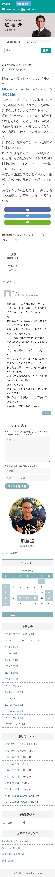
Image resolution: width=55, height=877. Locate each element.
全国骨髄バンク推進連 (13, 854)
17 (6, 598)
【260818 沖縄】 (10, 659)
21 (35, 598)
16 (49, 592)
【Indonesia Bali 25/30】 (15, 795)
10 (6, 592)
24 (6, 603)
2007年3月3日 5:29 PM (25, 295)
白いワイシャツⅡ (14, 70)
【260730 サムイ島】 (13, 704)
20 (27, 598)
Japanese (34, 42)
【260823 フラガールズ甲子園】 (18, 634)
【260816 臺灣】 (10, 672)
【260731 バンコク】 (13, 698)
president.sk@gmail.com (21, 9)
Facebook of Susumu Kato (15, 841)
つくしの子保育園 (11, 847)
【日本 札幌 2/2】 (11, 757)
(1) (16, 240)
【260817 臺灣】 (10, 666)
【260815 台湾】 (10, 679)
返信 (47, 413)
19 (20, 598)
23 (49, 598)
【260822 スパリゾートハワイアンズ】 (22, 640)
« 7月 (13, 614)
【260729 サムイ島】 (13, 711)
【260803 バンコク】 (13, 692)
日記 (43, 235)
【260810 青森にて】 (13, 685)
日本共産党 (7, 860)
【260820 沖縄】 (11, 653)
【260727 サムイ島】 (13, 717)
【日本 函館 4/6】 (11, 782)
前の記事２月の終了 (12, 268)
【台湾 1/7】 (9, 744)
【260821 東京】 (10, 647)
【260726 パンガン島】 (14, 724)
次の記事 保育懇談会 (12, 256)
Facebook (23, 3)
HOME (6, 3)
